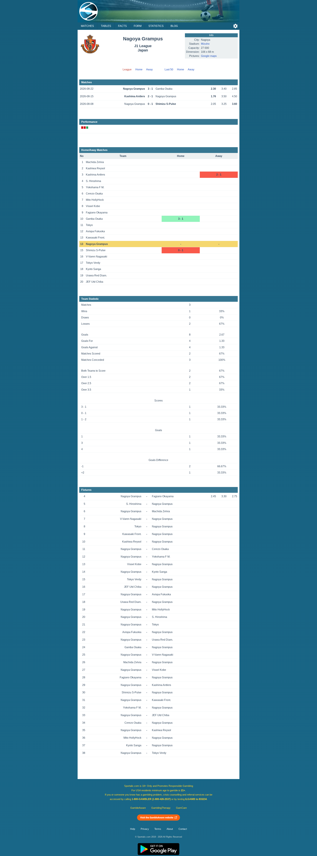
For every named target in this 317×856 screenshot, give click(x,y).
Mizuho (205, 43)
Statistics (156, 26)
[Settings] (235, 26)
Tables (106, 26)
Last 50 (169, 69)
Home (138, 69)
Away (149, 69)
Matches (87, 26)
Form (137, 26)
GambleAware (138, 808)
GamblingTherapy (161, 808)
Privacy (145, 829)
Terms (157, 829)
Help (132, 829)
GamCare (181, 808)
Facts (122, 26)
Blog (174, 26)
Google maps (209, 56)
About (170, 829)
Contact (182, 829)
